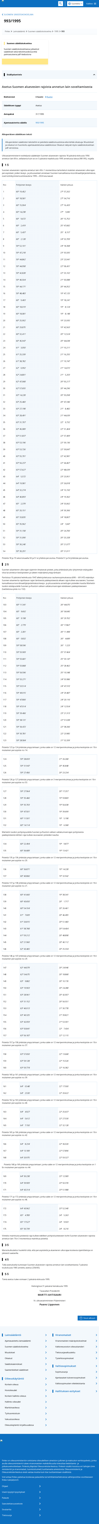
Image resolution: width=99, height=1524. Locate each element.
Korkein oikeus (11, 1384)
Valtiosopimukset (65, 1366)
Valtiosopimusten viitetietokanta (70, 1383)
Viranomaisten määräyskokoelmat (70, 1341)
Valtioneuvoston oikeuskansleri (69, 1346)
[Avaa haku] (60, 3)
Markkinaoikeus (12, 1407)
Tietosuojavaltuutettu (65, 1352)
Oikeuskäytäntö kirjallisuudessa (19, 1425)
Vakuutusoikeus (12, 1419)
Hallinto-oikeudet (13, 1401)
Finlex (7, 31)
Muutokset (10, 1352)
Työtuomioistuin (12, 1413)
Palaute (5, 1498)
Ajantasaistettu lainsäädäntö (18, 1341)
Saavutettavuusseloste (12, 1503)
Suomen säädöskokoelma (18, 14)
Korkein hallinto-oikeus (15, 1396)
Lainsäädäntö (19, 31)
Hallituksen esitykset (67, 1391)
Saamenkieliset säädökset (16, 1370)
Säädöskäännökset (13, 1364)
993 (63, 31)
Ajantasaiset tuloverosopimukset (70, 1377)
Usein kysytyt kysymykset (13, 1492)
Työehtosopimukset (64, 1358)
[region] (49, 367)
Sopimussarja (61, 1372)
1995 (56, 31)
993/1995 (40, 122)
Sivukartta (6, 1509)
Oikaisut (8, 1358)
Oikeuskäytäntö (14, 1378)
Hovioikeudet (11, 1390)
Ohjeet (5, 1486)
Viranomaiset (63, 1335)
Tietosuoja (7, 1515)
